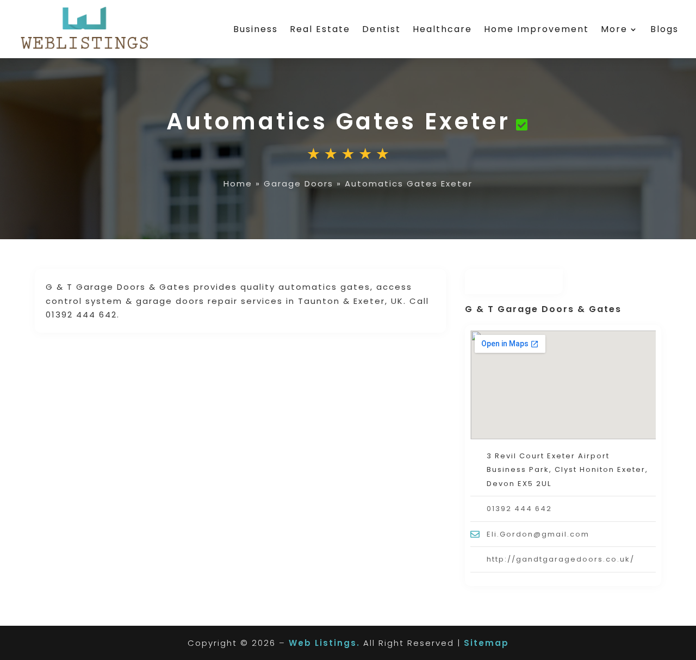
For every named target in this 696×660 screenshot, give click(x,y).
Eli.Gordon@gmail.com (538, 534)
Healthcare (442, 29)
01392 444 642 (519, 508)
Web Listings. (324, 643)
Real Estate (320, 29)
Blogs (664, 29)
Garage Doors (298, 183)
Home (237, 183)
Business (255, 29)
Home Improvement (536, 29)
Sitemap (486, 643)
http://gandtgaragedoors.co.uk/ (561, 559)
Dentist (381, 29)
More (614, 29)
